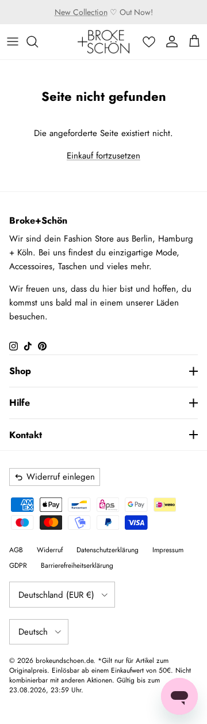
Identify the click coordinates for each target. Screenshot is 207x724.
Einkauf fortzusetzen (103, 155)
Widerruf (50, 550)
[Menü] (12, 41)
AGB (16, 550)
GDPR (18, 565)
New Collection (81, 12)
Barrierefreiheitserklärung (77, 565)
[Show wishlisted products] (148, 41)
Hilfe (19, 402)
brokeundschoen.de (64, 660)
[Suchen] (38, 41)
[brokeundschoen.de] (103, 42)
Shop (20, 370)
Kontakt (25, 434)
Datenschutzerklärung (107, 550)
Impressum (167, 550)
